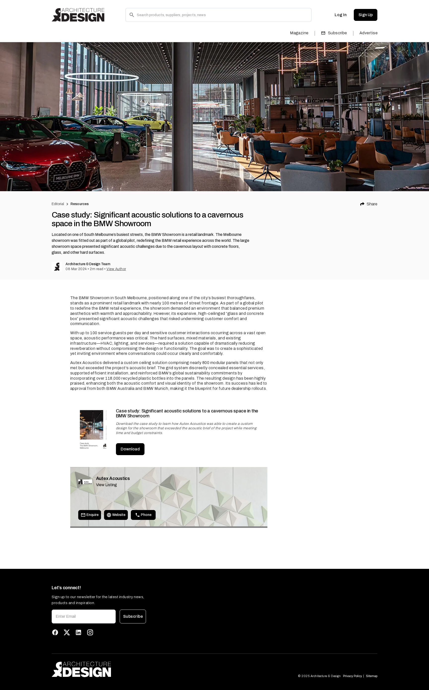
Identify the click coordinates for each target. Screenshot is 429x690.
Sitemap (371, 676)
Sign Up (365, 15)
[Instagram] (90, 632)
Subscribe (337, 33)
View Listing (106, 485)
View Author (116, 269)
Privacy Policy (352, 676)
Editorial (58, 204)
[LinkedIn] (78, 632)
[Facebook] (55, 632)
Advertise (368, 33)
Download (130, 449)
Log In (341, 15)
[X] (66, 632)
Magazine (299, 33)
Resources (80, 204)
